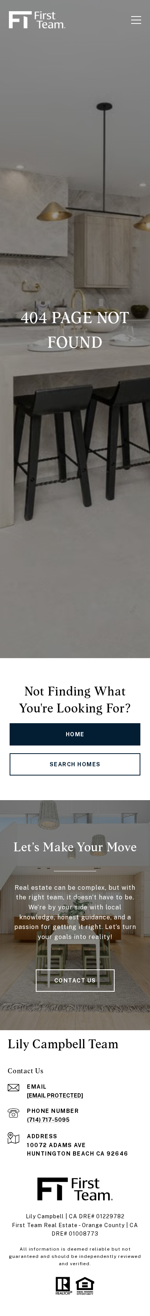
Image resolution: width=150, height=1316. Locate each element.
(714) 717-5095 (48, 1120)
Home (75, 734)
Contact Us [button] (75, 980)
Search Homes (75, 764)
